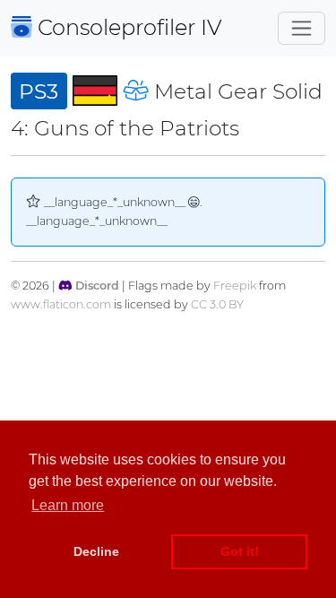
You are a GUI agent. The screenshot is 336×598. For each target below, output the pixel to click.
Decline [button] (96, 551)
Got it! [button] (239, 551)
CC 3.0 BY (217, 304)
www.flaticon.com (61, 304)
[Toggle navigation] (301, 28)
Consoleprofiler (126, 27)
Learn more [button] (67, 505)
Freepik (234, 285)
